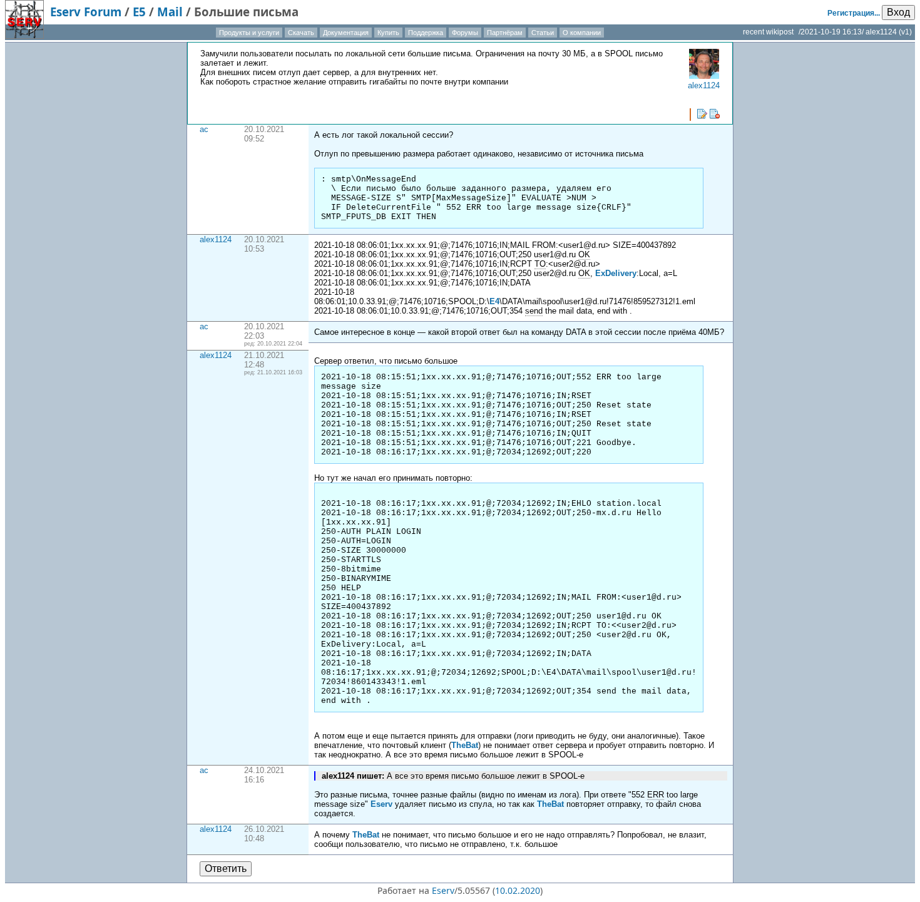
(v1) (905, 32)
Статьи (542, 32)
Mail (170, 11)
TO (540, 264)
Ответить (226, 868)
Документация (346, 32)
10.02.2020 (517, 890)
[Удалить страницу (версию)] (715, 114)
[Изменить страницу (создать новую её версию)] (702, 114)
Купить (388, 32)
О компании (582, 32)
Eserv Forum (85, 11)
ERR (655, 794)
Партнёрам (505, 32)
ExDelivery (615, 273)
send (534, 310)
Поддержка (425, 32)
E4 (494, 301)
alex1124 (216, 239)
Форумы (465, 32)
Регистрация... (853, 13)
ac (204, 129)
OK (584, 254)
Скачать (301, 32)
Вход (898, 12)
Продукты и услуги (249, 32)
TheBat (464, 745)
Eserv (381, 804)
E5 (139, 11)
